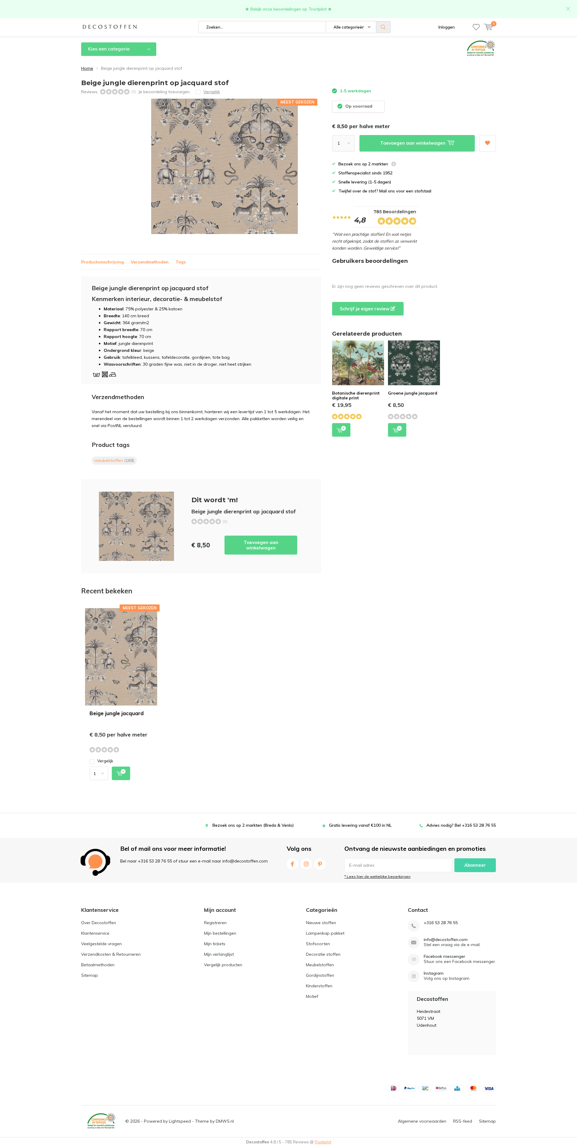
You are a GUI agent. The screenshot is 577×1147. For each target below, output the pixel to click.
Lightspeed (180, 1121)
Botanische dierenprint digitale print (356, 395)
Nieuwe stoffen (321, 922)
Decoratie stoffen (323, 954)
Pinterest (320, 864)
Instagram (306, 864)
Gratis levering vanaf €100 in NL (360, 825)
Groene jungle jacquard (412, 393)
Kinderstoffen (319, 986)
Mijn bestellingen (220, 933)
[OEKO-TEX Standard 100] (101, 1121)
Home (87, 68)
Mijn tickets (214, 943)
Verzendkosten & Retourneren (111, 954)
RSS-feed (462, 1121)
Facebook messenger (444, 956)
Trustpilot (323, 1141)
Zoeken (383, 27)
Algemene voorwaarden (422, 1121)
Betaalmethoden (97, 964)
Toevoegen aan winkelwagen (261, 545)
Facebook (292, 864)
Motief (312, 996)
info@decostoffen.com (446, 939)
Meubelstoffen (320, 964)
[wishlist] (476, 27)
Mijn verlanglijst (219, 954)
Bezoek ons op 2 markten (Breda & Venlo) (253, 825)
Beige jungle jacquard (117, 713)
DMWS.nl (225, 1121)
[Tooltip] (393, 164)
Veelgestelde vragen (101, 943)
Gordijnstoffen (320, 975)
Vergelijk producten (223, 964)
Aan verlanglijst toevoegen (487, 143)
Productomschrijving (102, 262)
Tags (181, 262)
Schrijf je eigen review (365, 309)
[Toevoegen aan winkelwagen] (121, 773)
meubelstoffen (114, 460)
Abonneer (475, 865)
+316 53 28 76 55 (441, 922)
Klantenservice (95, 933)
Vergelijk (105, 760)
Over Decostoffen (98, 922)
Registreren (215, 922)
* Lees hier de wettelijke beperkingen (377, 876)
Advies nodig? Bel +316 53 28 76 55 (461, 825)
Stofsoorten (318, 943)
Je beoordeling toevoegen (164, 91)
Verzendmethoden (150, 262)
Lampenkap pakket (325, 933)
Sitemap (89, 975)
